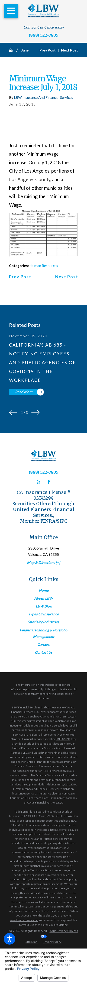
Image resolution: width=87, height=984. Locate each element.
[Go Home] (12, 50)
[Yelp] (38, 482)
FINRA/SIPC (63, 738)
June (25, 50)
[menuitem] (43, 590)
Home (43, 590)
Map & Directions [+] (43, 562)
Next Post (66, 277)
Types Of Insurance (43, 614)
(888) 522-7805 (43, 35)
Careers (43, 644)
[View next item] (35, 412)
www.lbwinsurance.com (24, 920)
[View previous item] (13, 412)
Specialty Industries (43, 622)
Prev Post (20, 277)
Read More (23, 392)
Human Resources (43, 266)
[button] (9, 939)
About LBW (43, 598)
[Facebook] (49, 482)
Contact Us (43, 652)
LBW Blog (44, 606)
